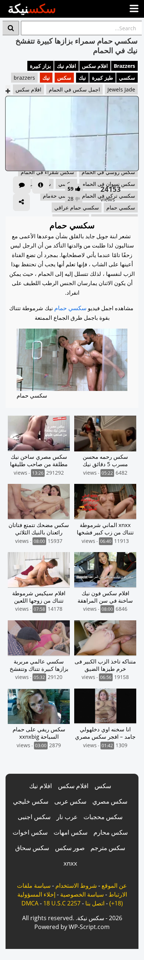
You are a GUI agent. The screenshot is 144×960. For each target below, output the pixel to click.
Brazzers (124, 65)
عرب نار (67, 816)
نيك (82, 77)
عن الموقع (114, 885)
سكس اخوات (30, 832)
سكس (64, 77)
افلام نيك (66, 65)
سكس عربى (70, 801)
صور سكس (70, 847)
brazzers (24, 77)
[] (11, 28)
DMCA (29, 903)
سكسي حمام (70, 308)
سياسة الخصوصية (82, 894)
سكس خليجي (30, 801)
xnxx (70, 863)
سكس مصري (109, 801)
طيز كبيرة (102, 77)
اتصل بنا (94, 903)
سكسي (127, 77)
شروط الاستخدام (76, 885)
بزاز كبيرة (40, 65)
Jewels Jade (121, 89)
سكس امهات (71, 832)
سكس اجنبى (34, 816)
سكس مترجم (107, 847)
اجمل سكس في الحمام (74, 89)
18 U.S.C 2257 (61, 903)
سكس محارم (110, 832)
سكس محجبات (103, 816)
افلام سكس (95, 65)
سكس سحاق (32, 847)
